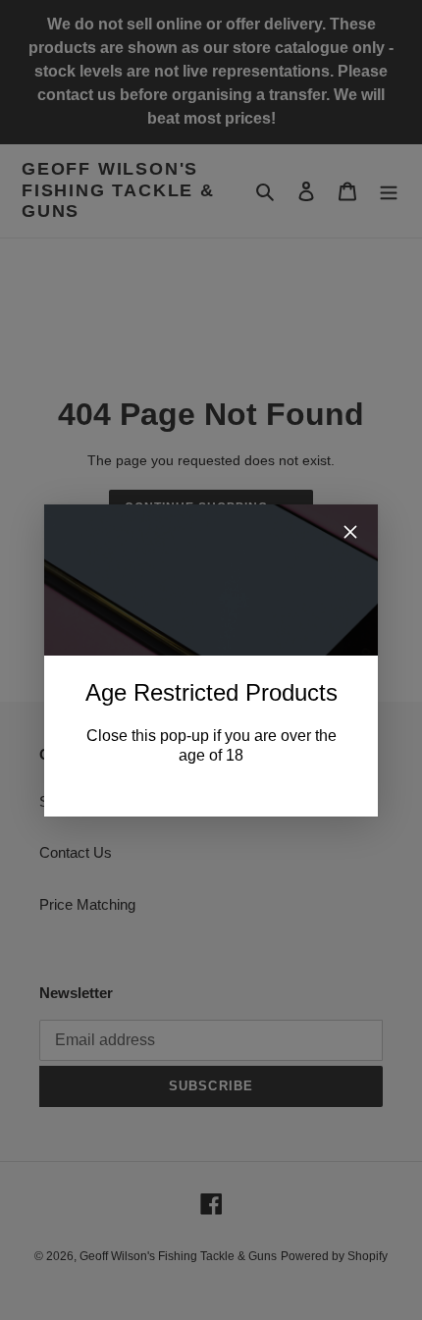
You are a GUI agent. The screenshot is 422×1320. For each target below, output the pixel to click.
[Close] (350, 535)
